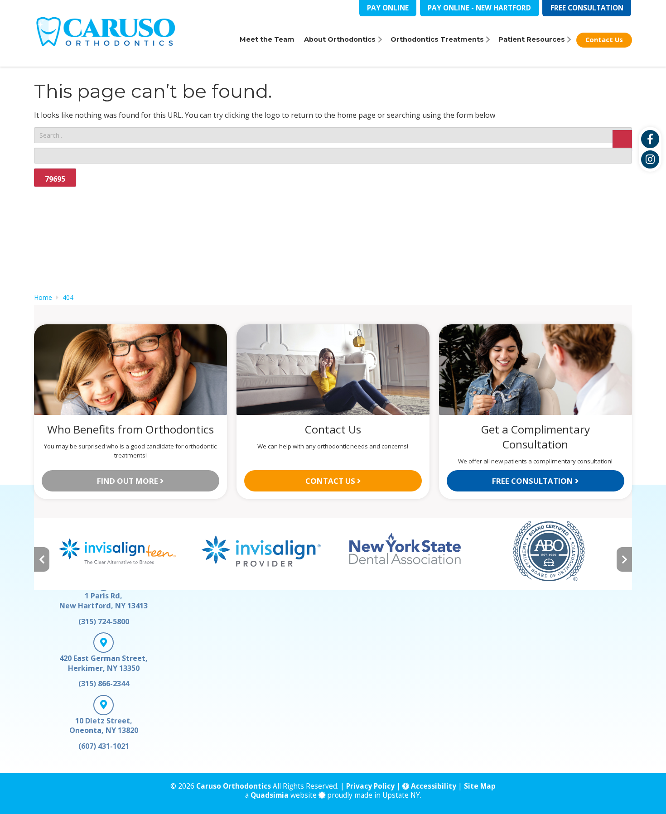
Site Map (480, 786)
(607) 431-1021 (103, 746)
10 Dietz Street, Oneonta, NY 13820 (103, 726)
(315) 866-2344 (103, 684)
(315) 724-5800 (103, 621)
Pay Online (388, 8)
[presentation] (41, 559)
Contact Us (331, 481)
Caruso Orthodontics (233, 786)
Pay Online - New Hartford (479, 8)
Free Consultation (586, 8)
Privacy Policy (370, 786)
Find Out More (128, 481)
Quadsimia (270, 795)
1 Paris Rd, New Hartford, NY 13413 (103, 601)
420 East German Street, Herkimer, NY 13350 (103, 663)
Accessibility (432, 786)
